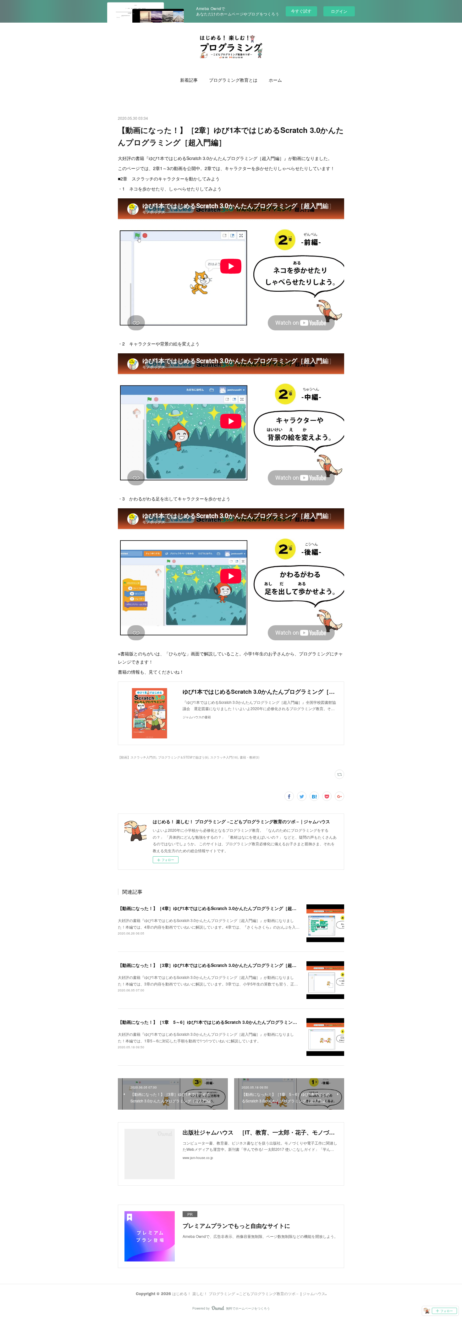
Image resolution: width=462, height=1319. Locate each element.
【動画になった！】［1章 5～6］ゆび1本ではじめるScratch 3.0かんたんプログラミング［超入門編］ (220, 1022)
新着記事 (189, 80)
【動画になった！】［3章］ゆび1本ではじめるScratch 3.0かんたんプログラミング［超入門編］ (214, 965)
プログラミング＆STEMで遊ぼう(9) (183, 757)
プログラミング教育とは (233, 80)
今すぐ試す (301, 11)
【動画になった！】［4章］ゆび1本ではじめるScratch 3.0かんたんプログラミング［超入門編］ (214, 908)
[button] (189, 80)
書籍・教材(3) (249, 757)
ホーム (275, 80)
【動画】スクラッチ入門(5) (137, 757)
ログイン (339, 11)
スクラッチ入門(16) (224, 757)
